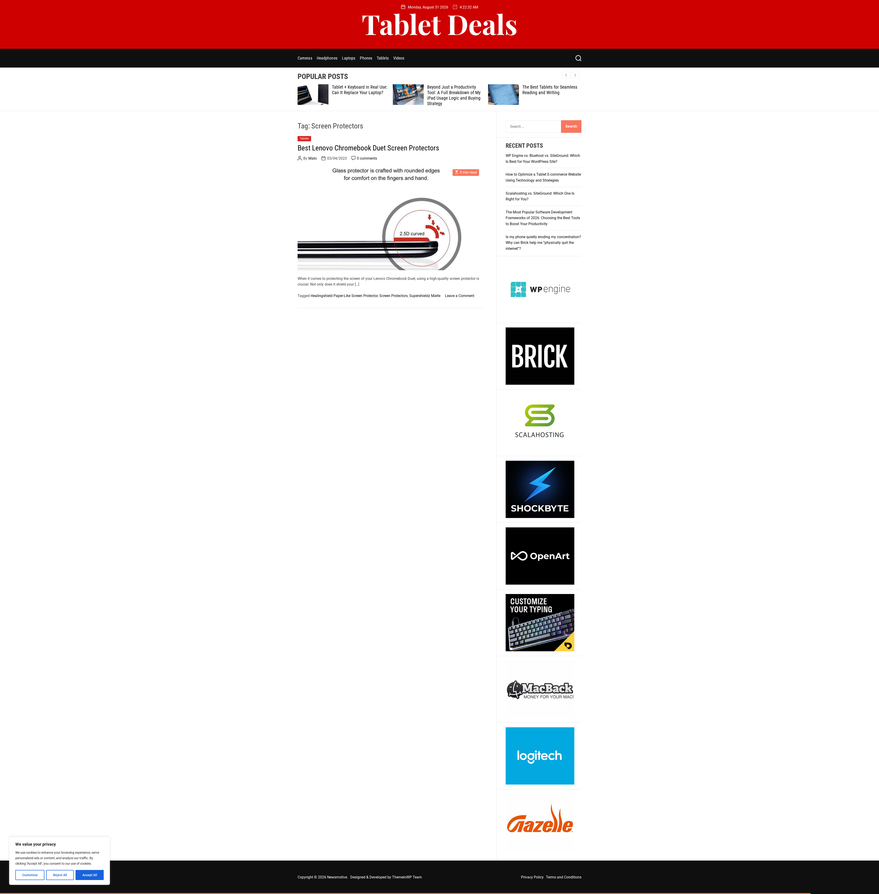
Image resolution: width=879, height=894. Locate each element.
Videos (398, 58)
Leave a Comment (459, 296)
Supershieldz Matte (424, 296)
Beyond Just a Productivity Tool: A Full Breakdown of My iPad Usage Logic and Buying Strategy (358, 95)
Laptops (348, 58)
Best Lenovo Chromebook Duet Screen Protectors (368, 148)
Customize (30, 875)
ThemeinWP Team (407, 877)
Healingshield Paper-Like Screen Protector (344, 296)
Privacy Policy (532, 877)
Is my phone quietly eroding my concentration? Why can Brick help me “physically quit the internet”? (543, 243)
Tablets (383, 58)
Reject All (60, 875)
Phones (366, 58)
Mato (312, 158)
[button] (575, 75)
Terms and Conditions (563, 877)
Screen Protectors (393, 296)
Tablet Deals (439, 23)
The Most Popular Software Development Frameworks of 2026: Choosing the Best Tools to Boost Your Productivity (543, 218)
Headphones (327, 58)
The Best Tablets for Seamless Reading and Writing (454, 89)
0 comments (367, 158)
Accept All (89, 875)
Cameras (305, 58)
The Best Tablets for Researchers (540, 89)
